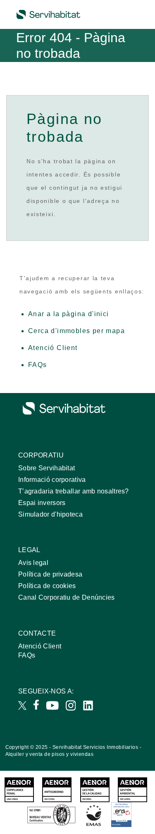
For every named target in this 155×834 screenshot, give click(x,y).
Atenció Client (53, 347)
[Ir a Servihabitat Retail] (48, 14)
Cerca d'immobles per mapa (76, 330)
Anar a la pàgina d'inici (68, 313)
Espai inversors (42, 502)
